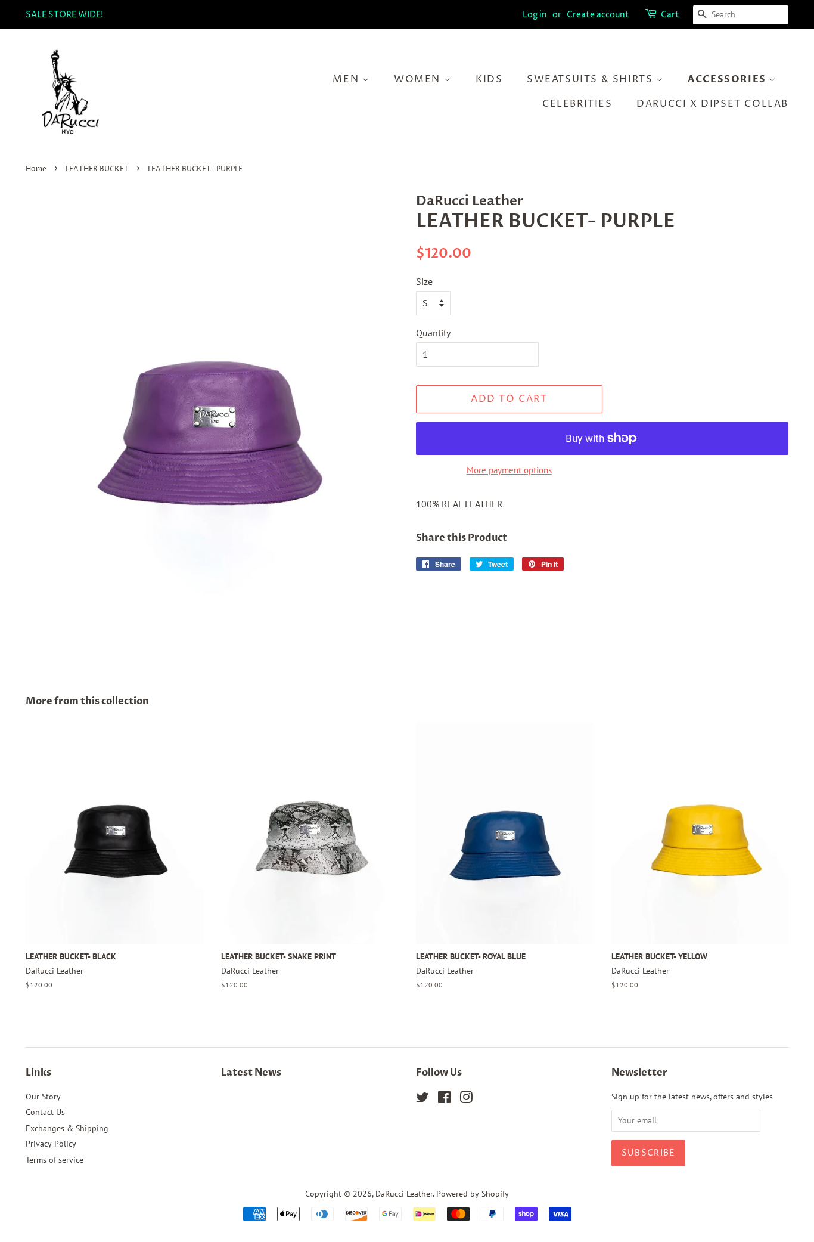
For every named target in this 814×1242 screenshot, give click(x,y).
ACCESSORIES (728, 79)
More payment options (509, 470)
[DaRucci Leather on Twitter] (422, 1099)
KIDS (489, 79)
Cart (670, 14)
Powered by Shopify (472, 1193)
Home (36, 169)
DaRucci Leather (404, 1193)
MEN (347, 79)
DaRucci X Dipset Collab (712, 103)
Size (424, 281)
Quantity (433, 333)
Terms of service (54, 1159)
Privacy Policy (51, 1143)
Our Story (43, 1096)
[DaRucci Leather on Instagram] (466, 1099)
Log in (535, 14)
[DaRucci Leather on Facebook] (444, 1099)
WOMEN (419, 79)
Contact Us (45, 1112)
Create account (598, 14)
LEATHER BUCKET (97, 169)
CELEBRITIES (577, 103)
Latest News (251, 1072)
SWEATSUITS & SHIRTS (591, 79)
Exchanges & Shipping (67, 1128)
